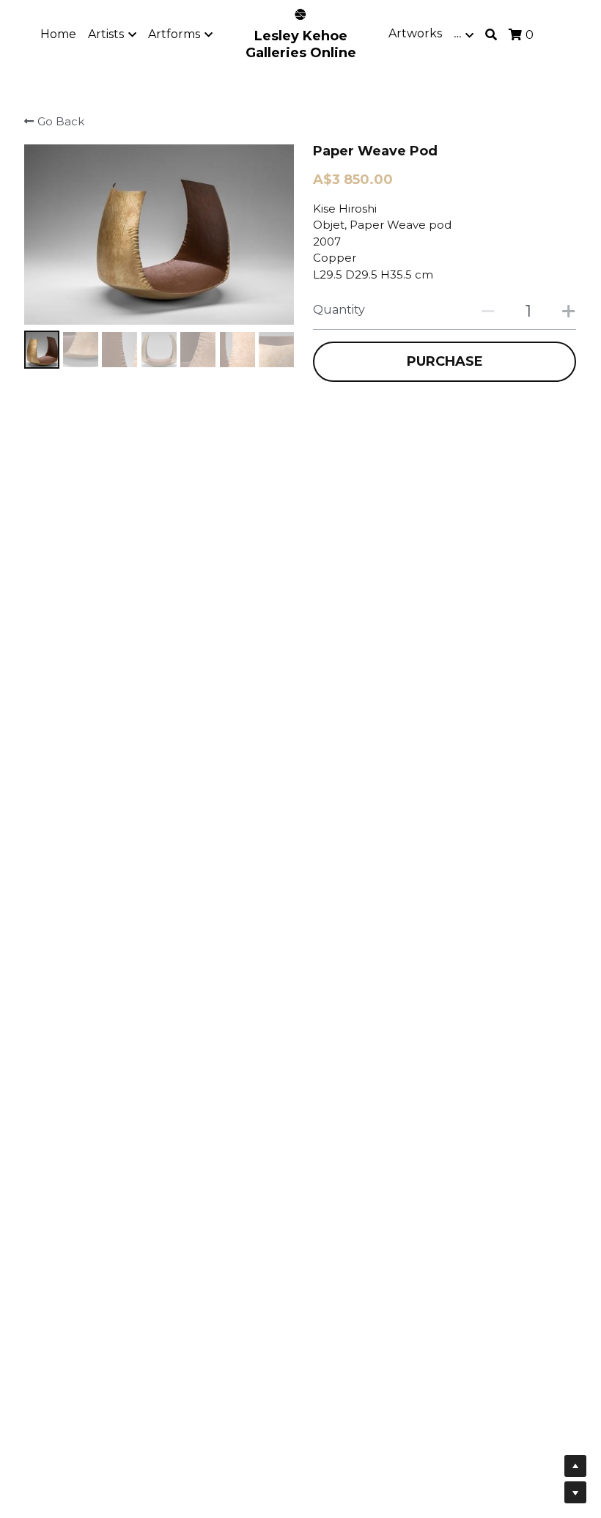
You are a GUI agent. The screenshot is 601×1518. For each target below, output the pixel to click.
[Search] (491, 35)
